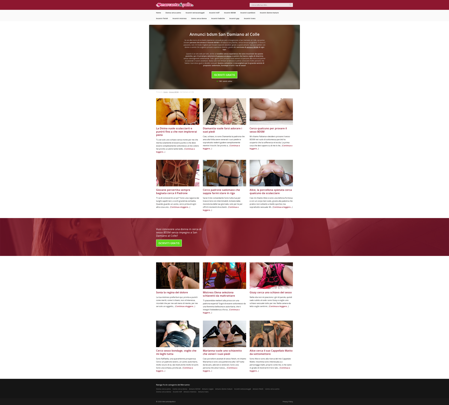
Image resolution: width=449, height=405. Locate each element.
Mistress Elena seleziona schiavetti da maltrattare (219, 294)
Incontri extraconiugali (242, 389)
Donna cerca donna (163, 392)
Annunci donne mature (223, 389)
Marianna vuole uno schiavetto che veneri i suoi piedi (222, 352)
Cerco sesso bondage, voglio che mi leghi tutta (176, 352)
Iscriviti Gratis (224, 75)
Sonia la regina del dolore (172, 292)
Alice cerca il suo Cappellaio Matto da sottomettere (271, 352)
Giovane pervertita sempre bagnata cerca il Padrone (173, 191)
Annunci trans (203, 392)
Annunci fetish (258, 389)
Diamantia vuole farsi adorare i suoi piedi (222, 130)
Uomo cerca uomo (272, 389)
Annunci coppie (208, 389)
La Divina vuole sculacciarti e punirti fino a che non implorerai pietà (176, 132)
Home (166, 92)
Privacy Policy (288, 401)
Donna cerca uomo (163, 389)
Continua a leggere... (180, 207)
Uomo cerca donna (180, 389)
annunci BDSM (252, 47)
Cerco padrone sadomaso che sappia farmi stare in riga (221, 191)
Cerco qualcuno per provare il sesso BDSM (268, 130)
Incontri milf (177, 392)
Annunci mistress (190, 392)
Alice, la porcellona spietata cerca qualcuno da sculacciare (271, 191)
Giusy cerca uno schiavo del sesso (271, 292)
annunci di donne (224, 56)
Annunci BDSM (174, 92)
